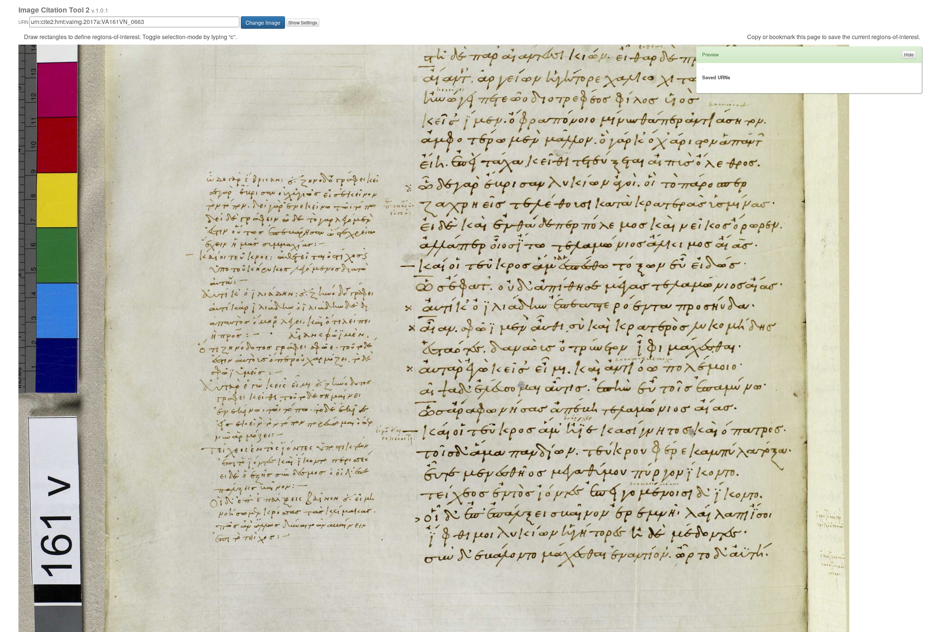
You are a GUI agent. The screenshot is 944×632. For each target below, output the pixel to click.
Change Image (263, 22)
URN (23, 21)
